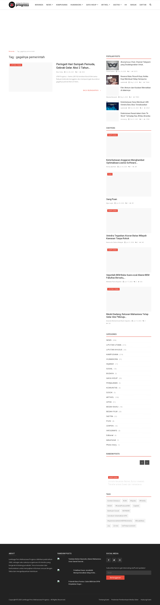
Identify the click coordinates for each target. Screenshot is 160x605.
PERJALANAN (112, 383)
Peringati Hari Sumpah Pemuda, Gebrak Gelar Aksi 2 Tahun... (75, 66)
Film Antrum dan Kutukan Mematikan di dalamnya (136, 89)
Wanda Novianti (111, 97)
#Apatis (133, 501)
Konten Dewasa (114, 501)
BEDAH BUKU (112, 406)
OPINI (109, 402)
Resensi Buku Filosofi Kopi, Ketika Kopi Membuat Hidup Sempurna (134, 77)
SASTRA (116, 5)
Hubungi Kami (146, 599)
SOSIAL (109, 368)
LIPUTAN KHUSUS (114, 349)
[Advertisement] (80, 28)
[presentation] (142, 462)
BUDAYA (110, 373)
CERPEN (110, 425)
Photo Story (111, 444)
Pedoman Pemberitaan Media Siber (124, 599)
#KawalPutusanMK (123, 506)
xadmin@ (124, 82)
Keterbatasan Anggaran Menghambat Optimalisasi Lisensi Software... (125, 161)
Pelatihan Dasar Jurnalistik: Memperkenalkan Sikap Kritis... (84, 571)
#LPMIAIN (126, 511)
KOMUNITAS (111, 387)
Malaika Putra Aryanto (114, 282)
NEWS (49, 5)
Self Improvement (128, 526)
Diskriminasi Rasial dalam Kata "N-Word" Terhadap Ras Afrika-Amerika (135, 114)
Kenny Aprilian (111, 167)
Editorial (109, 435)
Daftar (143, 5)
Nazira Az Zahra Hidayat (114, 242)
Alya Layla (109, 203)
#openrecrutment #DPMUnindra (120, 521)
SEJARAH (110, 364)
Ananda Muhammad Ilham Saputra (118, 321)
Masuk (133, 5)
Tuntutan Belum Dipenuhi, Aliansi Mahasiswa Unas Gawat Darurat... (84, 560)
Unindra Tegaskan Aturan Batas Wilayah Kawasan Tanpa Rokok (126, 237)
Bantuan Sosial (113, 511)
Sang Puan (111, 199)
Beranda (39, 5)
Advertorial (111, 440)
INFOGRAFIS (111, 430)
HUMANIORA (76, 5)
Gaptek (136, 506)
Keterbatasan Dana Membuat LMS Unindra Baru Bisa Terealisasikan (135, 103)
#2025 (110, 506)
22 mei (115, 526)
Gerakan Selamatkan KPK (117, 516)
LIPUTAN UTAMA (16, 65)
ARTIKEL (105, 5)
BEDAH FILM (111, 411)
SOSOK (109, 392)
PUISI (110, 174)
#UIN (125, 501)
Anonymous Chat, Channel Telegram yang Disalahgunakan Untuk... (136, 63)
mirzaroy (124, 119)
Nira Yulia (59, 72)
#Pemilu (143, 501)
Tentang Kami (104, 599)
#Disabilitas (139, 521)
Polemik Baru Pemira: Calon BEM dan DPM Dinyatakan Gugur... (84, 583)
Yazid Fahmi (110, 71)
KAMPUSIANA (61, 5)
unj (109, 526)
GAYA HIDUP (91, 5)
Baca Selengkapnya (91, 90)
